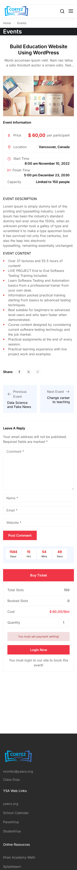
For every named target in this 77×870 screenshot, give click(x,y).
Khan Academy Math (19, 857)
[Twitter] (28, 372)
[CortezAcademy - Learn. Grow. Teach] (16, 11)
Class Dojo (11, 779)
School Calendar (16, 813)
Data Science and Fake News (19, 405)
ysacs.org (10, 804)
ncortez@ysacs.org (18, 771)
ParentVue (11, 822)
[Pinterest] (38, 372)
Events (21, 23)
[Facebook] (19, 372)
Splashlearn (12, 866)
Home (7, 23)
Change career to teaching (58, 400)
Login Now (38, 650)
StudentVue (12, 831)
